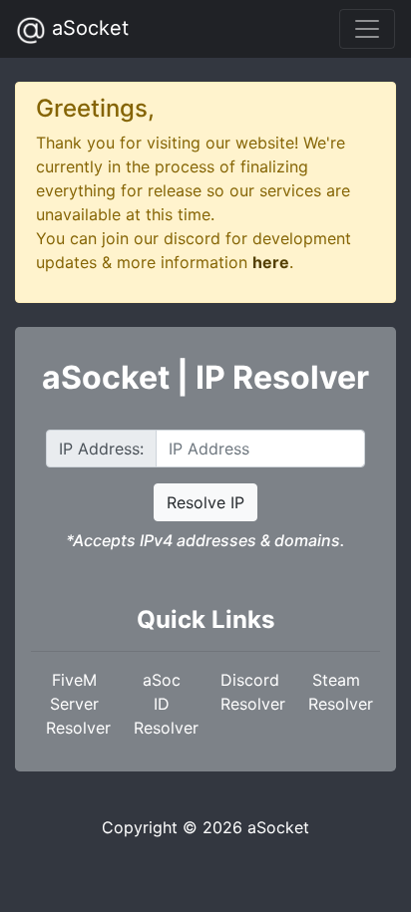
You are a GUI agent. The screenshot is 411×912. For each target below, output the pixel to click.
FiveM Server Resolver (78, 704)
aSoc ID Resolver (166, 704)
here (270, 262)
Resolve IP (205, 502)
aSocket (87, 28)
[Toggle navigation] (367, 29)
